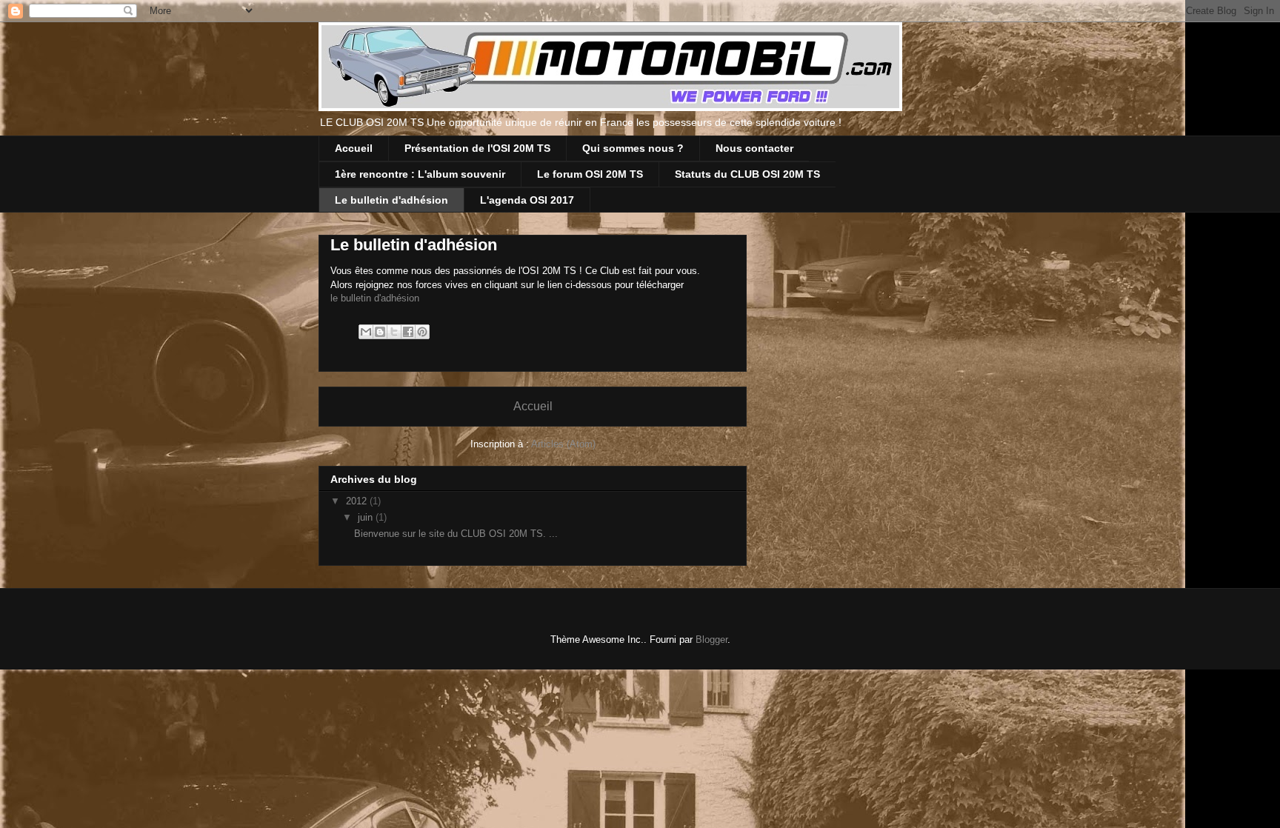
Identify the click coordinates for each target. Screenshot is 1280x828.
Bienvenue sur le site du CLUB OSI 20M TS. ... (456, 533)
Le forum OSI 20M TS (590, 174)
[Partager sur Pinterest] (422, 331)
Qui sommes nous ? (633, 148)
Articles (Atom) (563, 444)
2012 (358, 501)
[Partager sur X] (394, 331)
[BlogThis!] (380, 331)
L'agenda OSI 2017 (527, 200)
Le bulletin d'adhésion (391, 200)
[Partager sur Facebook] (408, 331)
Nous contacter (754, 148)
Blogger (711, 639)
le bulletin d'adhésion (374, 298)
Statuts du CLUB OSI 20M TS (747, 174)
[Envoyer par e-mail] (366, 331)
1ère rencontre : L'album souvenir (420, 174)
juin (367, 517)
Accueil (354, 148)
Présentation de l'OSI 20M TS (477, 148)
